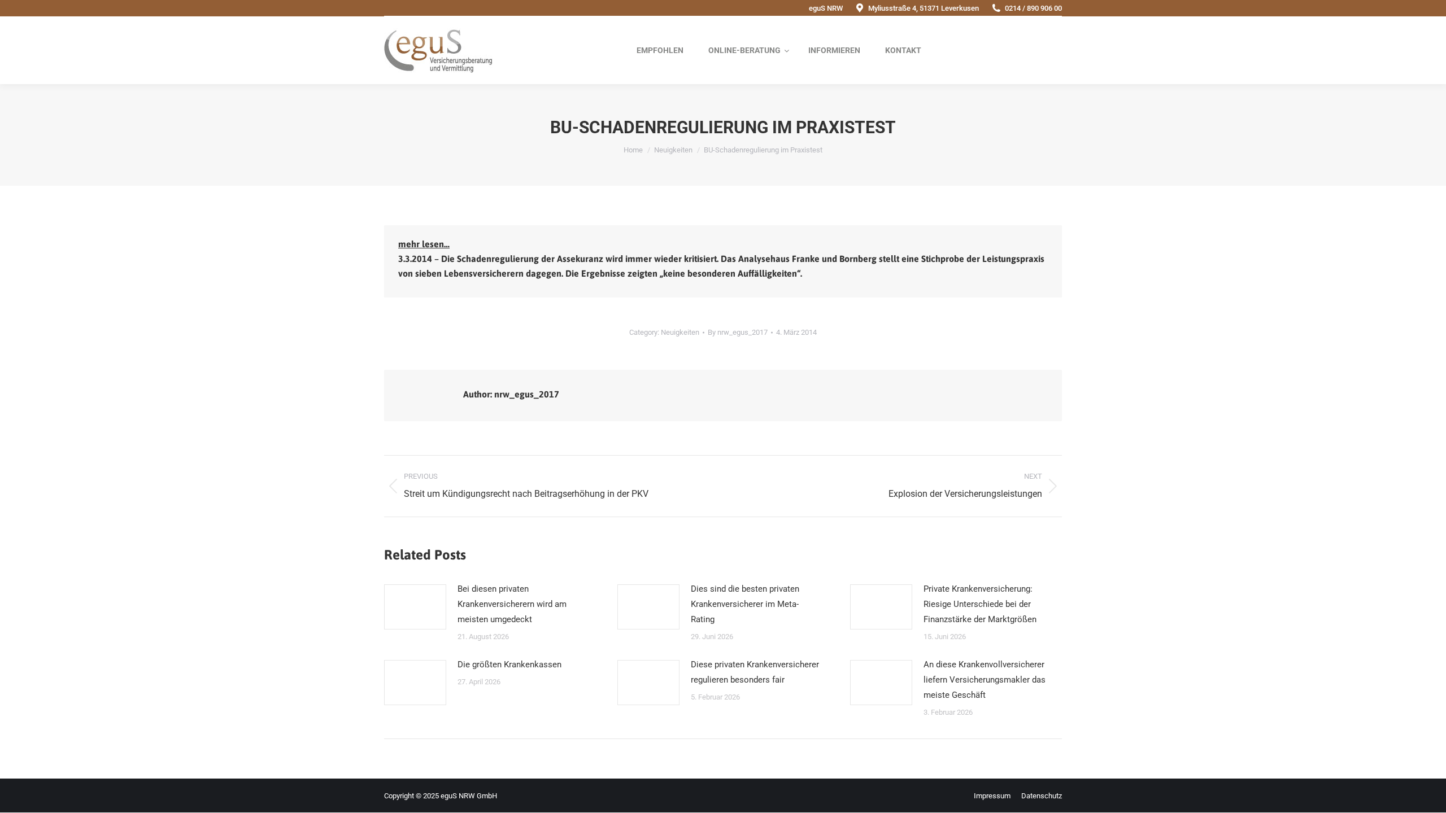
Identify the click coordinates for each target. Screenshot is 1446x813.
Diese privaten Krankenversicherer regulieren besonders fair (755, 672)
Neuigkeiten (680, 332)
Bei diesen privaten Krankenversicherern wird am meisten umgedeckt (512, 604)
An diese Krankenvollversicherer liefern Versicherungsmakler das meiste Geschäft (985, 679)
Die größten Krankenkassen (509, 664)
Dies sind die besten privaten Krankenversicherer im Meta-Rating (745, 604)
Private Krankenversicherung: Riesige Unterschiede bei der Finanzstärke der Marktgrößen (980, 604)
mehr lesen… (424, 244)
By (738, 332)
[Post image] (415, 607)
